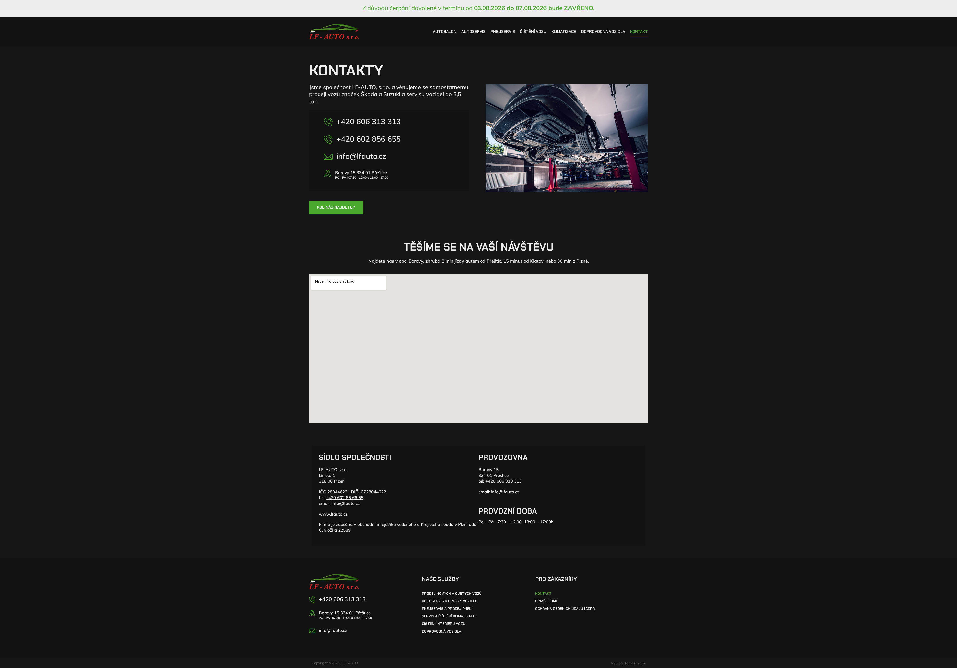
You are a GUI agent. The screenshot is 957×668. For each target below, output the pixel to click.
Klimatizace (563, 31)
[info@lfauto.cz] (328, 156)
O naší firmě (546, 601)
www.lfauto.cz (333, 514)
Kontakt (639, 31)
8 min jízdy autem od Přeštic (471, 261)
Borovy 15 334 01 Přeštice (361, 172)
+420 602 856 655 (368, 139)
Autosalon (444, 31)
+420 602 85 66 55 (344, 497)
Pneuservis (503, 31)
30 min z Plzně (572, 261)
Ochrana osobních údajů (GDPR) (565, 609)
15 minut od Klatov (523, 261)
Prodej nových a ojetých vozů (452, 593)
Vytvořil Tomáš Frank (628, 663)
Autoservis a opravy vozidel (449, 601)
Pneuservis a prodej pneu (447, 609)
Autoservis (473, 31)
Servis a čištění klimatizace (448, 616)
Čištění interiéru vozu (443, 624)
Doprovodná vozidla (603, 31)
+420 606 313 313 (368, 121)
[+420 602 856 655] (328, 139)
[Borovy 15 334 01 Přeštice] (327, 173)
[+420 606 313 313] (328, 122)
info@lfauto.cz (361, 156)
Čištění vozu (533, 31)
